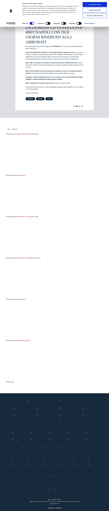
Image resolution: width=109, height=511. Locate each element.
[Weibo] (62, 489)
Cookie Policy (58, 508)
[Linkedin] (54, 489)
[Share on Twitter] (79, 106)
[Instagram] (47, 489)
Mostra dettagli (89, 23)
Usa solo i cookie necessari (95, 15)
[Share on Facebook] (77, 106)
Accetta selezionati (94, 10)
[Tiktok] (57, 489)
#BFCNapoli (30, 98)
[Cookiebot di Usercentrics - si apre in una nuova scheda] (11, 23)
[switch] (47, 23)
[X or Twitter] (52, 489)
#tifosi (49, 98)
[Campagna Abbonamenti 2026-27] (54, 330)
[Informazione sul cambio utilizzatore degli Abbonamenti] (54, 165)
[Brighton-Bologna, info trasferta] (54, 206)
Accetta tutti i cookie (95, 4)
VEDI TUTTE (14, 129)
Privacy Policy (51, 508)
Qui (26, 93)
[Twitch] (59, 489)
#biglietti (40, 98)
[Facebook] (49, 489)
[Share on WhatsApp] (82, 106)
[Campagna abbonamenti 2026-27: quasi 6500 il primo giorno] (54, 289)
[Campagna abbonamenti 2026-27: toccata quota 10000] (54, 248)
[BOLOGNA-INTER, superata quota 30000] (54, 371)
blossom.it (57, 503)
